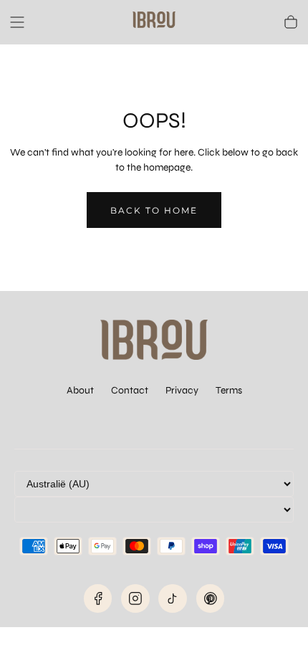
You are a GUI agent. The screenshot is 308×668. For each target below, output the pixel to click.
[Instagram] (135, 598)
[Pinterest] (210, 598)
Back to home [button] (154, 210)
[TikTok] (172, 598)
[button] (17, 22)
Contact (129, 390)
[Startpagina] (154, 22)
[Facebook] (98, 598)
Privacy (181, 390)
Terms (229, 390)
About (80, 390)
